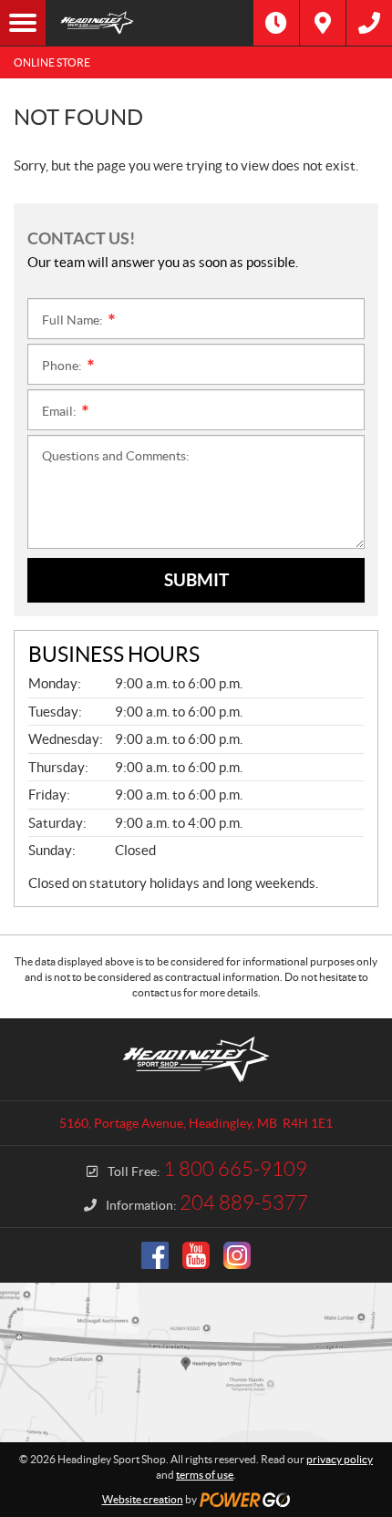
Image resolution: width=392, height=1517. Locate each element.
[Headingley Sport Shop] (149, 23)
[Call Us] (369, 23)
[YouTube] (196, 1255)
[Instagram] (237, 1255)
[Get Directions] (323, 23)
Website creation (142, 1499)
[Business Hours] (276, 23)
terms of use (204, 1475)
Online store (52, 62)
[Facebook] (155, 1255)
